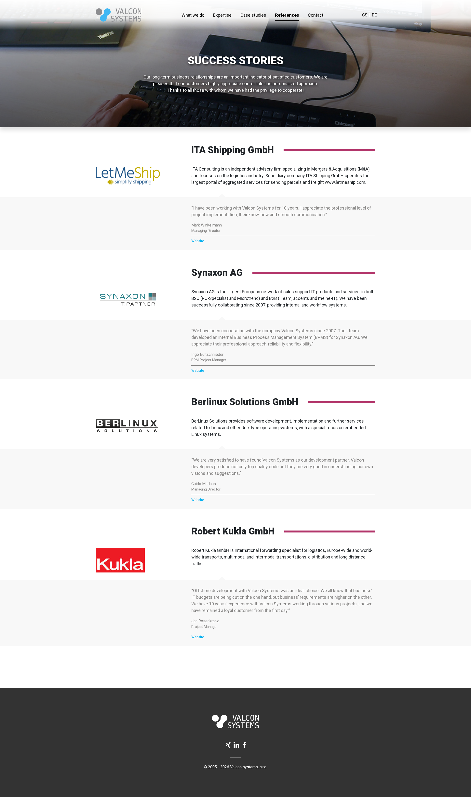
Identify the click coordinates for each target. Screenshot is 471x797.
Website (197, 241)
